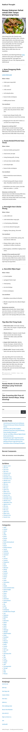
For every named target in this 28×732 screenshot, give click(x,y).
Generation (6, 582)
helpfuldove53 (7, 373)
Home (5, 593)
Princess (5, 640)
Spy (4, 655)
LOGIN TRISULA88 (7, 75)
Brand (5, 545)
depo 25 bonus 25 (6, 717)
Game (4, 580)
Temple (5, 661)
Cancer (5, 549)
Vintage (5, 668)
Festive (5, 575)
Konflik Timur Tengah (9, 611)
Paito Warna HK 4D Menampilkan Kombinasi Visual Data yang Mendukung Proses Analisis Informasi (13, 430)
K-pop (5, 607)
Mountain (6, 620)
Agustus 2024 (6, 504)
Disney (5, 569)
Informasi (6, 598)
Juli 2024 (5, 506)
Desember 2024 (7, 497)
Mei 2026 (5, 471)
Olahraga (5, 629)
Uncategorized (7, 666)
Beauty (5, 538)
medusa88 (4, 724)
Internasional (6, 600)
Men (4, 618)
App (4, 533)
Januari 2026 (6, 475)
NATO (5, 626)
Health (5, 586)
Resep (18, 373)
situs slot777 (5, 713)
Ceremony (6, 553)
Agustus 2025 (6, 482)
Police (5, 635)
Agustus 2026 (7, 466)
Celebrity (5, 551)
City (4, 556)
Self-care (5, 650)
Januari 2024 (6, 517)
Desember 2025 (7, 476)
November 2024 (7, 498)
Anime (5, 531)
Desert (5, 565)
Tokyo (5, 662)
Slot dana (4, 698)
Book (4, 543)
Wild (4, 672)
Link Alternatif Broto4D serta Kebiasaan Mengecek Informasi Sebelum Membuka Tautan (13, 424)
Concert (5, 558)
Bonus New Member (7, 709)
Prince (5, 639)
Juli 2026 (5, 467)
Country (5, 560)
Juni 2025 (5, 486)
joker (4, 606)
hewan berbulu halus (8, 587)
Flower (5, 576)
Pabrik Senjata (7, 633)
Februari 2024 (7, 515)
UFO (4, 664)
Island (5, 602)
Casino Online (5, 695)
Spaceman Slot (7, 653)
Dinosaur (5, 567)
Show (4, 651)
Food (4, 578)
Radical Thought (8, 4)
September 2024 (7, 502)
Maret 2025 (6, 491)
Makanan (5, 615)
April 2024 (6, 511)
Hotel (4, 595)
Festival (5, 573)
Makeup (5, 617)
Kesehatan (6, 609)
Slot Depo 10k (5, 691)
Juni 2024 (5, 508)
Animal (5, 529)
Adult (4, 527)
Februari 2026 (7, 473)
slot (3, 720)
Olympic (5, 631)
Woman (5, 673)
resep (23, 54)
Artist (4, 534)
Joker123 (4, 702)
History (5, 591)
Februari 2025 (7, 493)
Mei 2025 (5, 487)
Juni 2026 (5, 469)
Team (4, 659)
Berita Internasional (8, 542)
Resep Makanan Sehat (7, 374)
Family (5, 571)
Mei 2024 (5, 509)
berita (5, 540)
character (5, 554)
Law (4, 613)
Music (5, 624)
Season (5, 646)
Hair (4, 584)
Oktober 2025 (7, 480)
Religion (5, 642)
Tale (4, 657)
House (5, 597)
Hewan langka (7, 589)
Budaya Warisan (7, 547)
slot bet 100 (5, 684)
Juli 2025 (5, 484)
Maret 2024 (6, 513)
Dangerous (6, 562)
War (4, 670)
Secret (5, 648)
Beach (5, 536)
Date (4, 564)
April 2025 (6, 489)
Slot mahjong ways (7, 706)
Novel (4, 628)
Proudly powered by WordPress (16, 729)
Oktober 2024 (7, 500)
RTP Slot (4, 687)
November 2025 (7, 478)
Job (4, 604)
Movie (5, 622)
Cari (3, 409)
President (5, 637)
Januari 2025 (6, 495)
